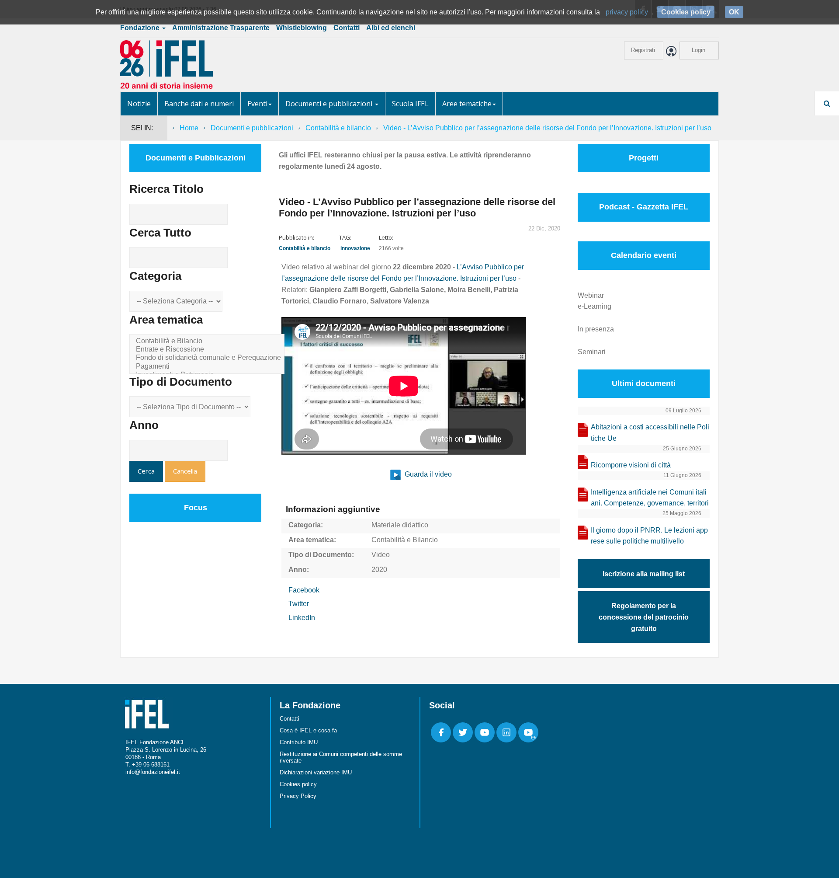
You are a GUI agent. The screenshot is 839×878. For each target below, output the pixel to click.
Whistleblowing (301, 27)
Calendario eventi (643, 255)
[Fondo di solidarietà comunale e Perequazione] (208, 358)
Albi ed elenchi (390, 27)
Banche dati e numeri (199, 103)
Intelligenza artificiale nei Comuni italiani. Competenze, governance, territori (650, 497)
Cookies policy (298, 784)
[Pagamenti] (208, 366)
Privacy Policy (298, 796)
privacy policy (627, 12)
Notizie (139, 103)
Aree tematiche (467, 103)
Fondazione (140, 27)
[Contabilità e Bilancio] (208, 341)
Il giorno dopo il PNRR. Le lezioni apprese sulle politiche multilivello (649, 535)
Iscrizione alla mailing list (644, 574)
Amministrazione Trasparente (221, 27)
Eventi (257, 103)
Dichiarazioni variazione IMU (316, 772)
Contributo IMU (299, 742)
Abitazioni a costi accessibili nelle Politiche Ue (650, 432)
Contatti (346, 27)
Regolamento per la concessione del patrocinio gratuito (644, 617)
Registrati (643, 50)
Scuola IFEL (410, 103)
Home (189, 128)
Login (698, 50)
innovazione (355, 248)
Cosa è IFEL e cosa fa (308, 730)
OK (734, 12)
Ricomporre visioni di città (631, 465)
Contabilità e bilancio (338, 128)
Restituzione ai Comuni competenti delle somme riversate (341, 757)
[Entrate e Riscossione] (208, 349)
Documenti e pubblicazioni (329, 103)
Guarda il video (427, 474)
